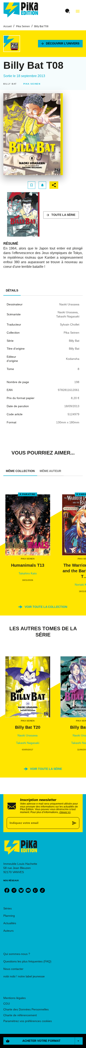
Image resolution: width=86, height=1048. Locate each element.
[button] (60, 43)
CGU (6, 1003)
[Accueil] (20, 10)
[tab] (12, 291)
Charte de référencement (20, 1015)
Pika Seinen (23, 26)
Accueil (7, 26)
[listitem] (6, 890)
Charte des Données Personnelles (26, 1009)
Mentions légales (14, 998)
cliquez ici (65, 812)
